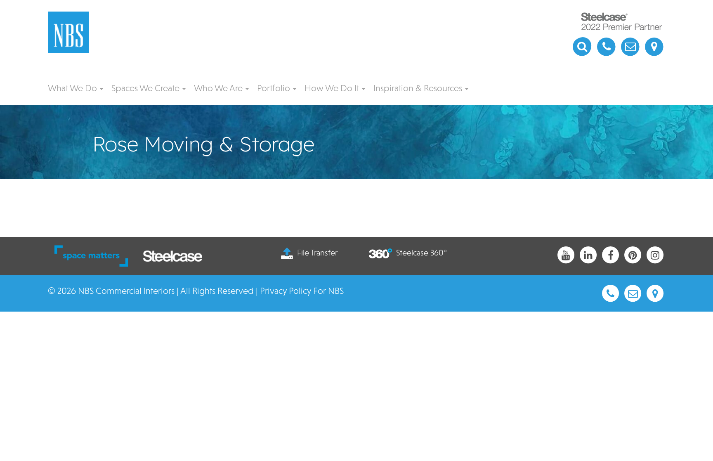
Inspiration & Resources (418, 88)
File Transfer (317, 252)
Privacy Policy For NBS (302, 291)
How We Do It (333, 88)
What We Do (73, 88)
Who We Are (219, 88)
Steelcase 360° (421, 252)
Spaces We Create (146, 88)
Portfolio (274, 88)
